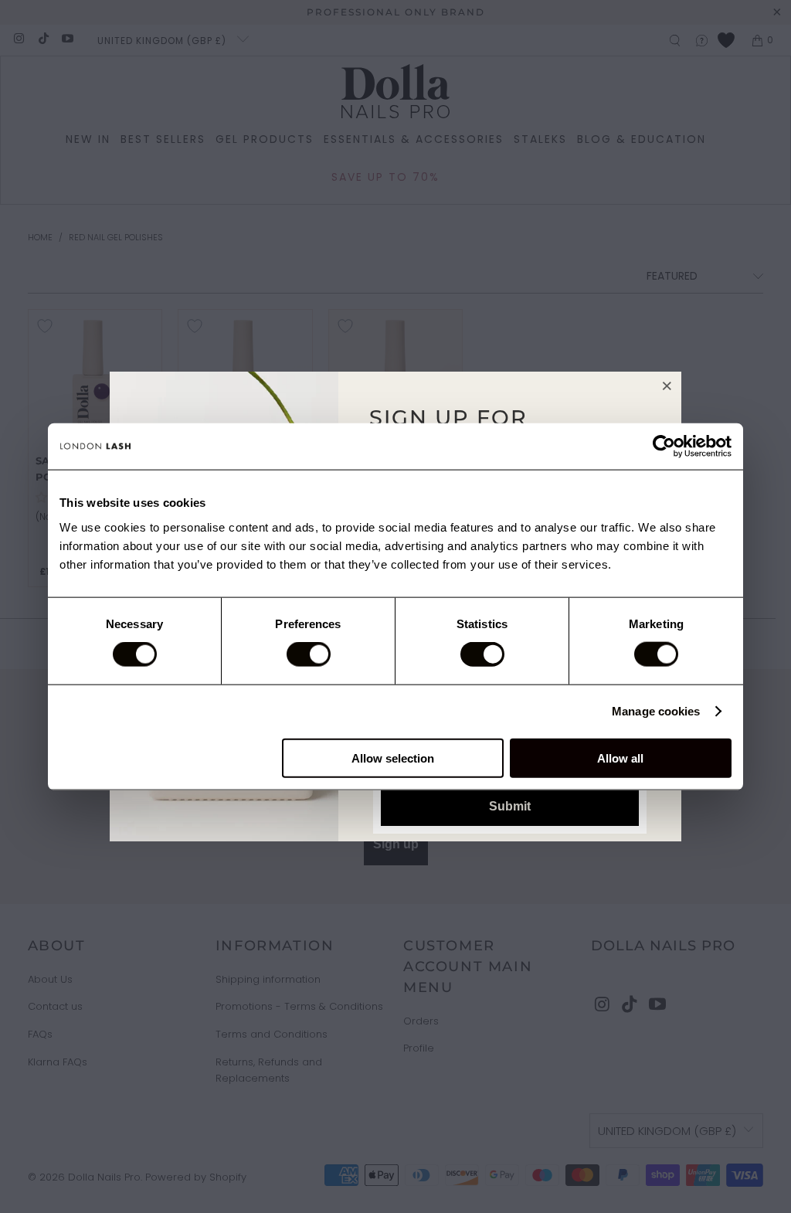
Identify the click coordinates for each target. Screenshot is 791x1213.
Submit (510, 806)
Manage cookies (656, 711)
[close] (667, 385)
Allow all (620, 757)
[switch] (309, 654)
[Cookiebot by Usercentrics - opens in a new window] (664, 446)
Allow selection (392, 757)
